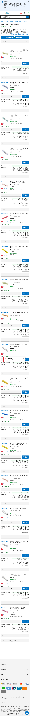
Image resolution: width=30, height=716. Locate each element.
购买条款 (17, 697)
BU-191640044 (4, 115)
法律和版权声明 (10, 697)
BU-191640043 (4, 541)
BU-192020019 (4, 82)
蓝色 (12, 34)
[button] (2, 13)
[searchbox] (13, 17)
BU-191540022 (4, 148)
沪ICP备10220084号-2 (6, 709)
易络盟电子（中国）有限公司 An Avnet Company (12, 706)
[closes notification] (28, 2)
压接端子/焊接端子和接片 (16, 21)
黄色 (16, 34)
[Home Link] (8, 13)
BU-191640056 (4, 246)
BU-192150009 (4, 344)
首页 (2, 21)
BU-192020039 (4, 279)
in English (3, 702)
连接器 (6, 21)
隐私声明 (3, 697)
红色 (27, 34)
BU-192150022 (4, 574)
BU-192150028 (4, 508)
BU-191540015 (4, 410)
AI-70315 (3, 181)
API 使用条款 (4, 699)
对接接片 (26, 21)
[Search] (27, 17)
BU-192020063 (4, 312)
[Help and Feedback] (27, 713)
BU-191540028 (4, 378)
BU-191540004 (4, 213)
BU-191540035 (4, 50)
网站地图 (22, 697)
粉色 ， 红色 (21, 34)
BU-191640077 (4, 443)
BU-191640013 (4, 475)
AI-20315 (3, 607)
